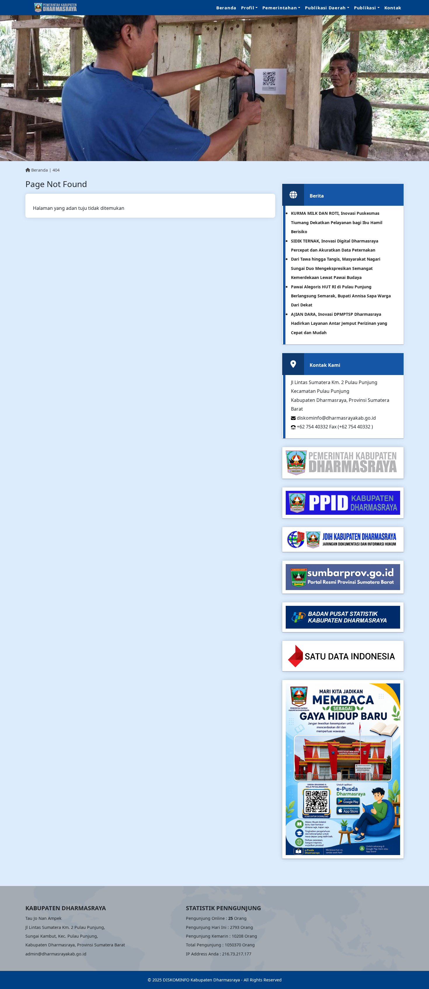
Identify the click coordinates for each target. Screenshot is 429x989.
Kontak (393, 8)
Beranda (226, 8)
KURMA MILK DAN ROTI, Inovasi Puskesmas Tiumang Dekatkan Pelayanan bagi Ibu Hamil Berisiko (336, 222)
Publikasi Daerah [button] (325, 8)
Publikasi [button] (365, 8)
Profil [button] (247, 8)
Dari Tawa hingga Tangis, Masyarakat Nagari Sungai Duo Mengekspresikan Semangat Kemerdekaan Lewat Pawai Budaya (335, 268)
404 (56, 170)
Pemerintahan (279, 8)
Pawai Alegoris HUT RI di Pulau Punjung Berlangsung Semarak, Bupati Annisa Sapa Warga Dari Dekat (341, 296)
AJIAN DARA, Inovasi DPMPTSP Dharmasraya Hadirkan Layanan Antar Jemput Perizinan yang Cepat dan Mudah (339, 323)
